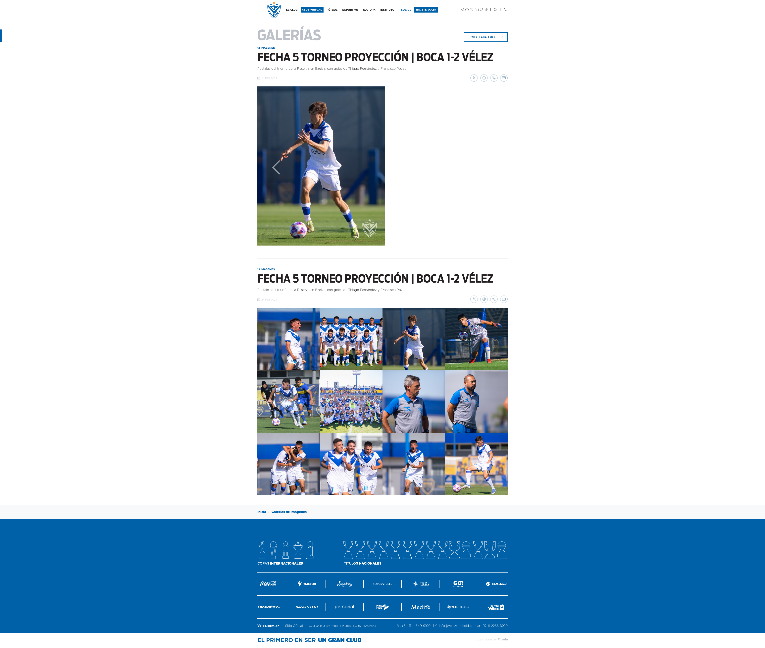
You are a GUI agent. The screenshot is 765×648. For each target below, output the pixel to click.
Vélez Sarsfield (274, 10)
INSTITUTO (387, 10)
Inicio (261, 512)
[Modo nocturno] (502, 10)
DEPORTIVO (350, 10)
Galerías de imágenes (289, 512)
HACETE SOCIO (426, 10)
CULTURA (369, 10)
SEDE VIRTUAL (312, 10)
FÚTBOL (332, 10)
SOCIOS (406, 10)
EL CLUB (291, 10)
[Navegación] (259, 10)
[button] (474, 78)
